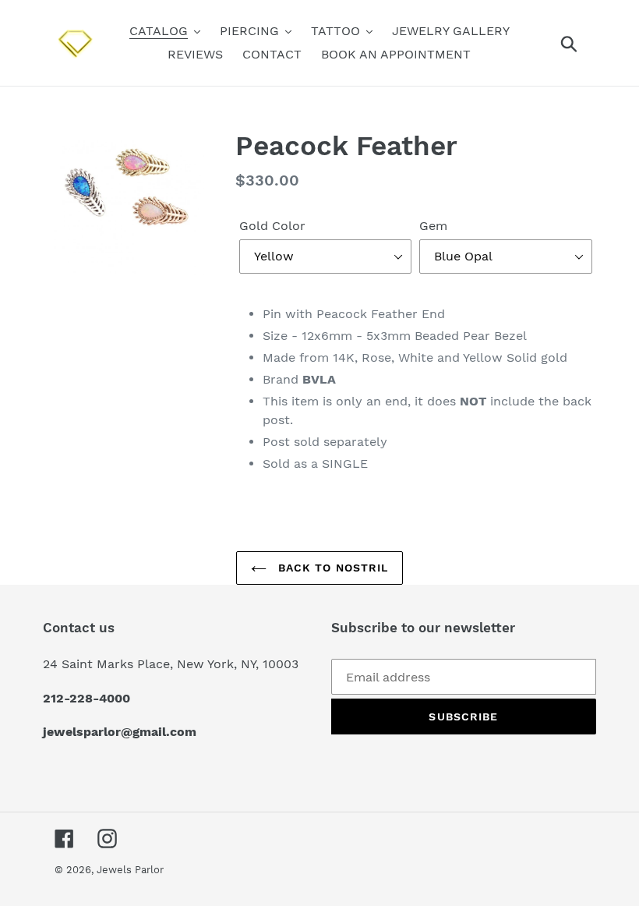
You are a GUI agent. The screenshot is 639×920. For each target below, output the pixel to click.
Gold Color (272, 225)
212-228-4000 (86, 698)
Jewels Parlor (130, 870)
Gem (433, 225)
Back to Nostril (331, 567)
